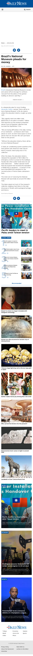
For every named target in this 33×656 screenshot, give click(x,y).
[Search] (24, 9)
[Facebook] (14, 50)
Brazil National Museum (7, 193)
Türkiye (5, 631)
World (4, 633)
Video (4, 635)
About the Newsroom (7, 649)
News (3, 43)
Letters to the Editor (22, 649)
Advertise (4, 651)
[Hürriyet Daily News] (16, 3)
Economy (15, 631)
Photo (14, 635)
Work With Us (20, 647)
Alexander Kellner (7, 109)
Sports (25, 633)
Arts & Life (10, 43)
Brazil (3, 90)
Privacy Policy (5, 647)
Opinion (25, 631)
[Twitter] (18, 50)
